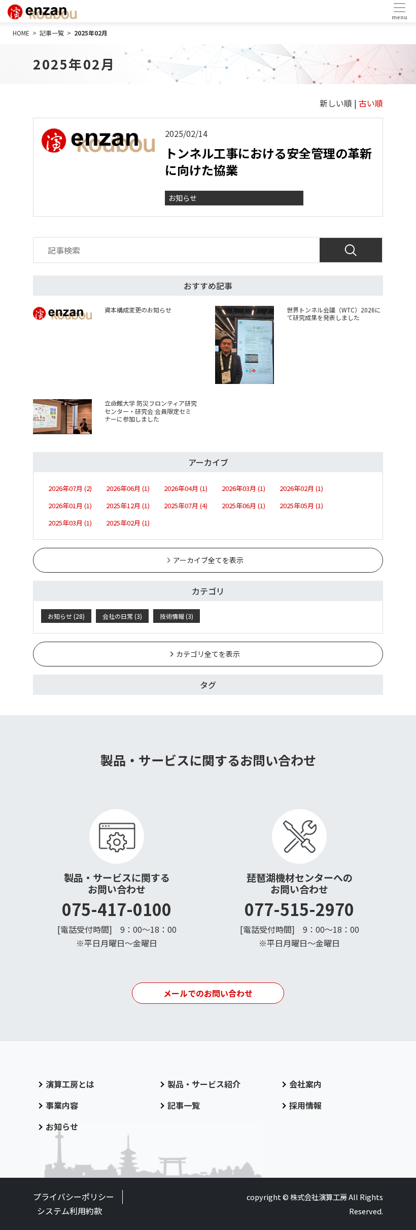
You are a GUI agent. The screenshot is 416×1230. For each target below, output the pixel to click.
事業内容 (62, 1105)
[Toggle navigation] (399, 11)
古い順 (371, 103)
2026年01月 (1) (70, 505)
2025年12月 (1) (128, 505)
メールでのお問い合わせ (208, 993)
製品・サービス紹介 (203, 1084)
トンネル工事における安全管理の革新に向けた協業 (268, 162)
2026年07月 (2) (70, 488)
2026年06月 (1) (128, 488)
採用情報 (305, 1105)
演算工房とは (70, 1084)
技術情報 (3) (176, 616)
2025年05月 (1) (301, 505)
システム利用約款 (69, 1211)
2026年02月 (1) (301, 488)
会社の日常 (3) (122, 616)
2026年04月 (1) (185, 488)
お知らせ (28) (66, 616)
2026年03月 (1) (243, 488)
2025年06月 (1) (243, 505)
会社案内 (305, 1084)
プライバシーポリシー (73, 1196)
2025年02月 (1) (128, 523)
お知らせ (182, 198)
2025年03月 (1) (70, 523)
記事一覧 (183, 1105)
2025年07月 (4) (185, 505)
